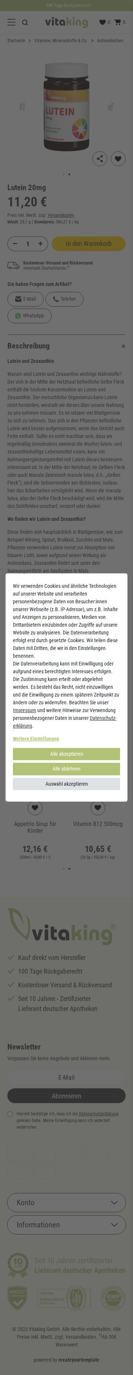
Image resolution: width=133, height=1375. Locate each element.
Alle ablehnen (66, 769)
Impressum (24, 710)
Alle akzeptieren (66, 754)
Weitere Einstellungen (36, 739)
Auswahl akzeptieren (66, 784)
